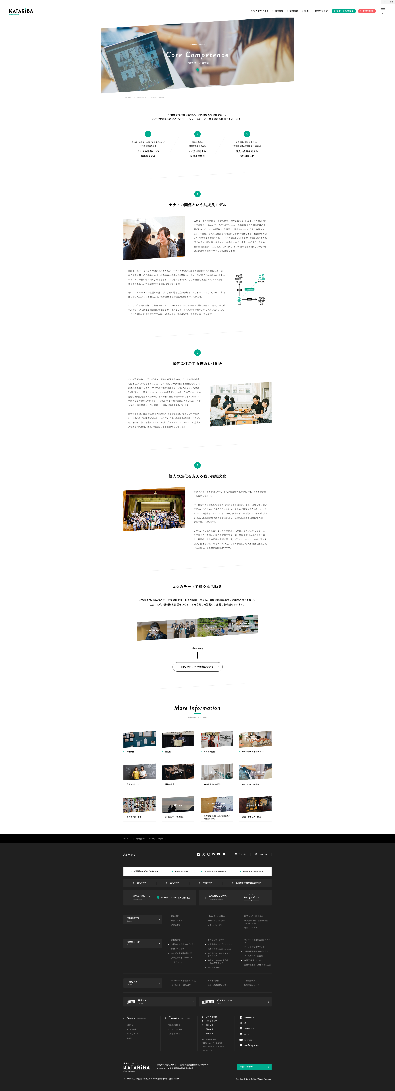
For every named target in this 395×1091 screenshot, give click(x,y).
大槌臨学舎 (176, 940)
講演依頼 (209, 1029)
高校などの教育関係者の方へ (249, 883)
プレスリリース (132, 1034)
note (213, 854)
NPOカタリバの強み (216, 920)
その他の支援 (213, 981)
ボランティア (211, 1021)
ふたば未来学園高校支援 (181, 953)
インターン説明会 (175, 1029)
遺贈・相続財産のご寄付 (218, 985)
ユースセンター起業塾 (253, 956)
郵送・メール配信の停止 (253, 871)
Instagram (208, 854)
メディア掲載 (132, 1029)
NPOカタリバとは (259, 11)
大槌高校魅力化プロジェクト (183, 944)
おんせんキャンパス (216, 940)
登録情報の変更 (181, 871)
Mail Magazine (224, 854)
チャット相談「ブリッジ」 (255, 947)
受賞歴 (129, 1038)
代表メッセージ (177, 920)
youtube (218, 854)
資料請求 (209, 1033)
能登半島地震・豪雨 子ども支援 (257, 965)
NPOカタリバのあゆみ (253, 916)
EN (391, 2)
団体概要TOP (141, 97)
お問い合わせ (321, 11)
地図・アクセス (250, 928)
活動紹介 (293, 11)
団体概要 (279, 11)
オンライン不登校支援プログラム (257, 941)
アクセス (242, 854)
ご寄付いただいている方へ (146, 871)
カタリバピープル (215, 925)
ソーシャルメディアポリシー (213, 1047)
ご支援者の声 (249, 981)
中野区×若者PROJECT (253, 960)
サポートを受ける (344, 11)
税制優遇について (251, 985)
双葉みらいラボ (177, 949)
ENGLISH (263, 854)
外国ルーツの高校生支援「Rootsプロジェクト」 (218, 961)
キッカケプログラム (216, 967)
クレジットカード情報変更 (215, 871)
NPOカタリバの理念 (216, 916)
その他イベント (174, 1034)
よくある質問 (211, 1017)
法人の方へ (175, 883)
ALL (383, 13)
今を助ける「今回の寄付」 (182, 985)
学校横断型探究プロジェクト (256, 951)
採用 (306, 11)
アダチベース (176, 962)
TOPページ (128, 97)
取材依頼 (209, 1025)
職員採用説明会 (174, 1025)
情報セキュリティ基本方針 (212, 1043)
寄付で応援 (368, 11)
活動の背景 (176, 925)
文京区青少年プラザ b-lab (181, 958)
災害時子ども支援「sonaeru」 (220, 949)
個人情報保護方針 (209, 1039)
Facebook (198, 854)
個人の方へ (142, 883)
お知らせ (130, 1025)
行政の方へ (208, 883)
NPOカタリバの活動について (197, 667)
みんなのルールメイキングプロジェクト (219, 954)
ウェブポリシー (208, 1050)
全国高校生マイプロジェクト (220, 944)
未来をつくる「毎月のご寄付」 (184, 981)
